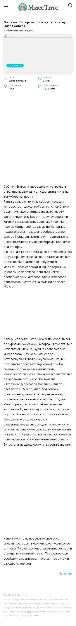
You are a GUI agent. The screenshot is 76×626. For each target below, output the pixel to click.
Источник (65, 573)
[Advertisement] (38, 142)
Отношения (15, 65)
